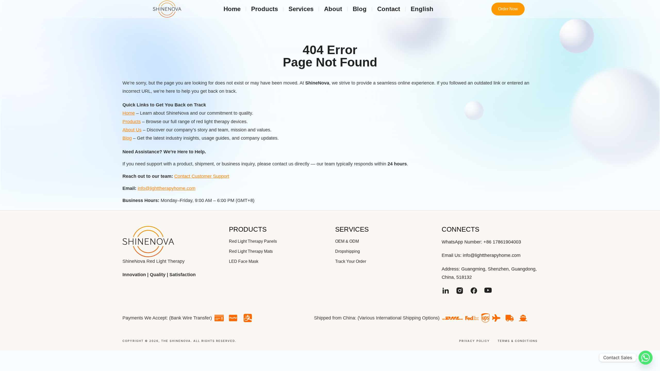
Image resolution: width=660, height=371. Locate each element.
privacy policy (474, 341)
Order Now (508, 9)
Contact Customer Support (201, 176)
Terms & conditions (518, 341)
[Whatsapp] (646, 358)
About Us (132, 129)
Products (131, 121)
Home (128, 113)
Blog (127, 138)
